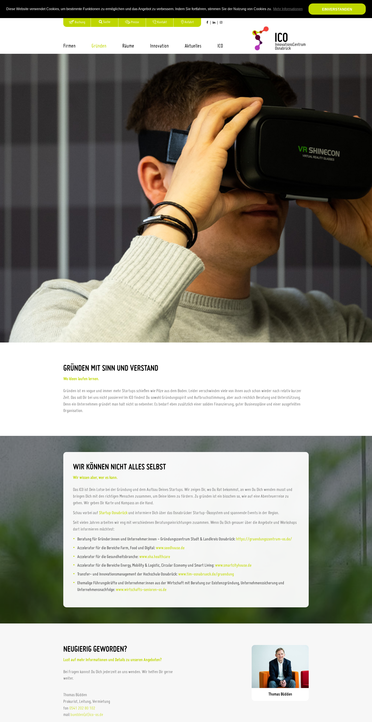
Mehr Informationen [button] (288, 9)
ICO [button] (220, 46)
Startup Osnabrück (113, 513)
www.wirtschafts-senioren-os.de (141, 590)
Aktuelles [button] (193, 46)
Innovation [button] (159, 46)
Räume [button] (128, 46)
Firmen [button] (69, 46)
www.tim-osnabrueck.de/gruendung (206, 574)
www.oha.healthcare (154, 557)
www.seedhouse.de (170, 548)
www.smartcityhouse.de (233, 565)
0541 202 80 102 (82, 708)
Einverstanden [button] (337, 9)
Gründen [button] (98, 46)
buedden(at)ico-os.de (86, 715)
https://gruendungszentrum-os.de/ (264, 539)
